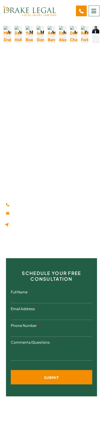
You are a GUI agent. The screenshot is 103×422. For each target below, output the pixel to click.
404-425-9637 (27, 205)
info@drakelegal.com (32, 213)
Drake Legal (34, 405)
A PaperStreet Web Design (51, 412)
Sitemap (84, 405)
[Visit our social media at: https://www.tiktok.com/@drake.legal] (42, 245)
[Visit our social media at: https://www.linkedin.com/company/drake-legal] (21, 245)
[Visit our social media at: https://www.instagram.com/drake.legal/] (32, 245)
